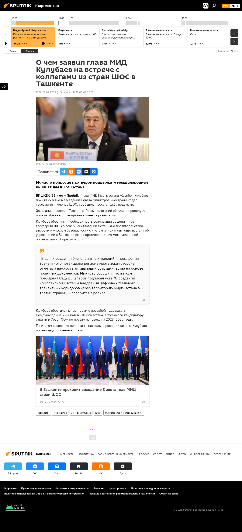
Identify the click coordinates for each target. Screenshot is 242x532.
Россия (144, 454)
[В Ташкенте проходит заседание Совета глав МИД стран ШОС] (92, 360)
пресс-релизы (117, 488)
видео (170, 454)
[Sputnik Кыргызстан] (18, 9)
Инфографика (200, 454)
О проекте (10, 488)
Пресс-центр (222, 454)
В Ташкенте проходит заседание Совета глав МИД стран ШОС (88, 392)
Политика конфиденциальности (150, 488)
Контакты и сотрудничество (72, 488)
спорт (157, 454)
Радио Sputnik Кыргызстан (29, 30)
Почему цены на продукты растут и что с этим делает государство (29, 37)
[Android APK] (15, 507)
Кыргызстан (60, 412)
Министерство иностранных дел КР (123, 412)
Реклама (99, 488)
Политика (86, 454)
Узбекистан (43, 412)
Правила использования (36, 488)
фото (182, 454)
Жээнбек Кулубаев (81, 412)
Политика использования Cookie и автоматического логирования (44, 493)
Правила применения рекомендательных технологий (122, 493)
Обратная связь (168, 493)
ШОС (98, 412)
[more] (143, 300)
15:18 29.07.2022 (46, 92)
